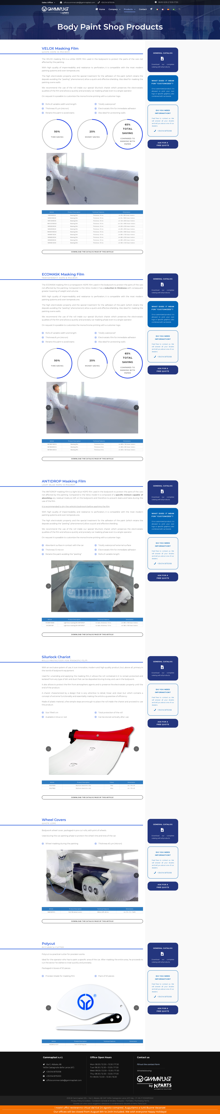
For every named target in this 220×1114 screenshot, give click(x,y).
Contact (143, 9)
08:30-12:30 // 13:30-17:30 (168, 2)
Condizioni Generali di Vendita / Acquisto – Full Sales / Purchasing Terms (120, 1101)
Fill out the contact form (148, 1064)
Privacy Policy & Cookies (80, 1101)
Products (128, 9)
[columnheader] (52, 212)
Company (113, 9)
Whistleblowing (144, 1071)
